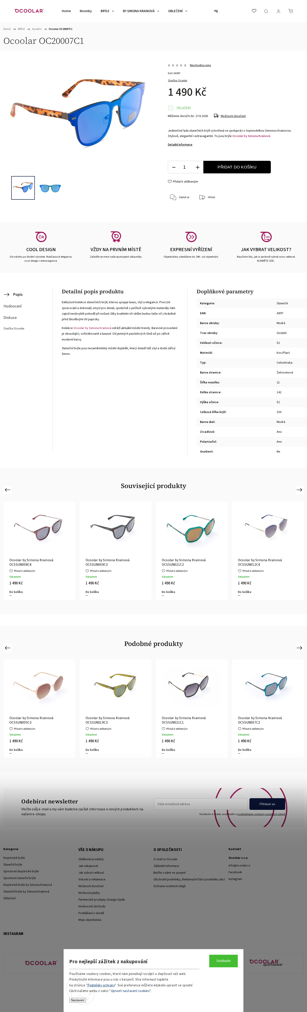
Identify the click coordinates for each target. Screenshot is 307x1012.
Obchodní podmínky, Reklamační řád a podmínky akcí (189, 879)
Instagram (235, 879)
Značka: (177, 80)
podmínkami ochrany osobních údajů (261, 814)
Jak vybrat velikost (91, 873)
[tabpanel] (115, 551)
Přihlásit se (267, 804)
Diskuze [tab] (10, 317)
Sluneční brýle (12, 864)
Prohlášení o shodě (91, 913)
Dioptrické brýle (14, 858)
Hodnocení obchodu (91, 906)
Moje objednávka (89, 920)
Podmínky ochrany (101, 985)
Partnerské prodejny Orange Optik (101, 899)
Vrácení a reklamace (91, 879)
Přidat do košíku (237, 167)
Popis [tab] (18, 294)
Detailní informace (180, 144)
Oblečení (9, 898)
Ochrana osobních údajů (170, 886)
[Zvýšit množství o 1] (197, 167)
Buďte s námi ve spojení (170, 873)
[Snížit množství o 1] (173, 167)
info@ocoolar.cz (239, 865)
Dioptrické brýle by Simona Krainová (27, 885)
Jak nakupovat (88, 866)
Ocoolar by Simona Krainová (251, 136)
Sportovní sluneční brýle (19, 878)
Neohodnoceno (200, 65)
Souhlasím (223, 961)
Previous (8, 489)
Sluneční (282, 303)
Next (300, 489)
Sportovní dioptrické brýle (21, 871)
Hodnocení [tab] (12, 306)
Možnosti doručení (233, 116)
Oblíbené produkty (91, 859)
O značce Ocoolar (166, 859)
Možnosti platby (89, 893)
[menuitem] (66, 11)
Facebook (235, 872)
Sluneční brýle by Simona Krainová (26, 891)
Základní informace (166, 866)
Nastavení (77, 1000)
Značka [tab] (13, 328)
